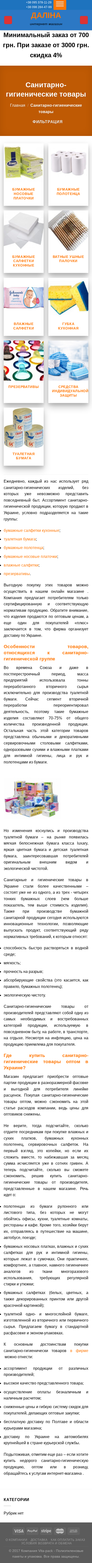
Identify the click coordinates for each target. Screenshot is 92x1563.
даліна (46, 15)
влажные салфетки (21, 565)
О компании (16, 1540)
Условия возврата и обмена (46, 1543)
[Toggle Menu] (60, 4)
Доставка (39, 1540)
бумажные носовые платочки (30, 556)
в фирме (79, 1351)
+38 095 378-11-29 (39, 2)
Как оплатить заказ (68, 1540)
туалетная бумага (20, 539)
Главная (17, 105)
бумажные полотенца (23, 548)
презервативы (17, 574)
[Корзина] (84, 20)
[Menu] (8, 20)
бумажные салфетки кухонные (31, 530)
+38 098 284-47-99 (39, 7)
